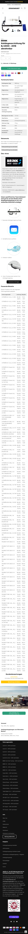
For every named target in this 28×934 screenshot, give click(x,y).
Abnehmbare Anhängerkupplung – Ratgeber (13, 854)
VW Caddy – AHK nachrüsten (10, 794)
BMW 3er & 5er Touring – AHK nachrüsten (13, 760)
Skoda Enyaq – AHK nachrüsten (10, 782)
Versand (7, 53)
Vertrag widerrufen (9, 836)
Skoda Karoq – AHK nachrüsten (10, 785)
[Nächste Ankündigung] (25, 1)
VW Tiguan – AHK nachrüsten (10, 806)
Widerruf (5, 827)
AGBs (4, 821)
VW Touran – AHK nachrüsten (10, 809)
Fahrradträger (6, 860)
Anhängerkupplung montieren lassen (11, 851)
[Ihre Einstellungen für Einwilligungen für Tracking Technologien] (26, 932)
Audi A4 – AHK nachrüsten (9, 745)
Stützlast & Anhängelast (8, 833)
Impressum (5, 830)
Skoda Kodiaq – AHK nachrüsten (10, 788)
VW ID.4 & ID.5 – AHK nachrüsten (11, 800)
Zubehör (5, 863)
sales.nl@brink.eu (20, 190)
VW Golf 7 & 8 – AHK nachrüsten (10, 797)
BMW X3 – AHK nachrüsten (9, 764)
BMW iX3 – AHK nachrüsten (9, 770)
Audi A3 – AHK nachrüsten (9, 748)
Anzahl (2, 55)
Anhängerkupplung (7, 857)
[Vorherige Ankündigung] (2, 1)
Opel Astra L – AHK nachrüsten (10, 776)
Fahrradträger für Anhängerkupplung (14, 713)
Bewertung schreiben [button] (14, 682)
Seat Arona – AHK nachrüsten (10, 779)
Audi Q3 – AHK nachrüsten (9, 754)
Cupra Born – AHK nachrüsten (10, 773)
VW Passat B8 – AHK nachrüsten (10, 803)
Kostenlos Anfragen (14, 282)
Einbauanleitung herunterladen (9, 146)
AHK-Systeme (6, 848)
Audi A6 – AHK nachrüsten (9, 751)
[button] (2, 8)
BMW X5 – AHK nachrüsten (9, 767)
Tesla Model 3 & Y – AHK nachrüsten (11, 791)
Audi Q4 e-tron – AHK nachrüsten (11, 757)
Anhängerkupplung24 (12, 932)
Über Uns (5, 818)
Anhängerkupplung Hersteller (10, 845)
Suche (4, 866)
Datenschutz (6, 824)
